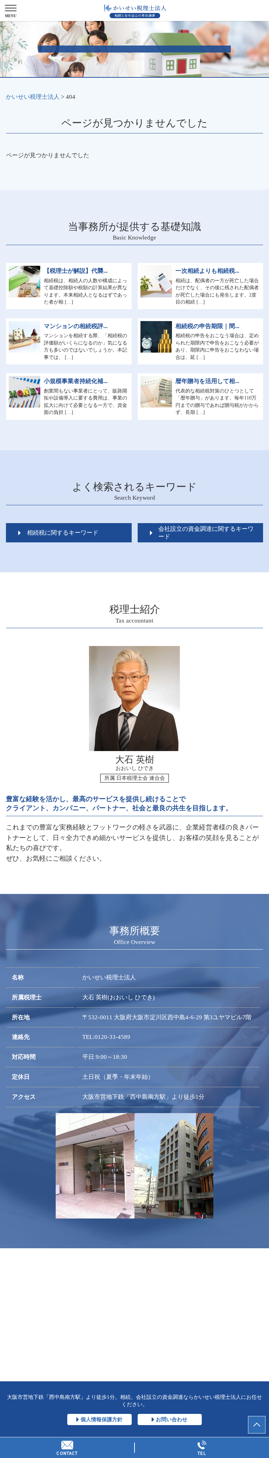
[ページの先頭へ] (256, 1424)
